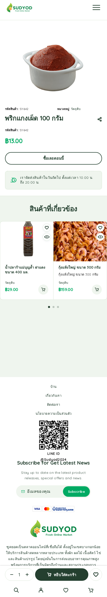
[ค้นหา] (16, 590)
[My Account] (41, 591)
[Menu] (96, 7)
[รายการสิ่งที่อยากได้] (65, 591)
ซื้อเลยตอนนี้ (53, 158)
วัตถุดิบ (76, 109)
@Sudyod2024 (53, 459)
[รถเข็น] (90, 591)
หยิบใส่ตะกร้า (65, 574)
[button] (43, 290)
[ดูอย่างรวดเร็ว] (47, 237)
